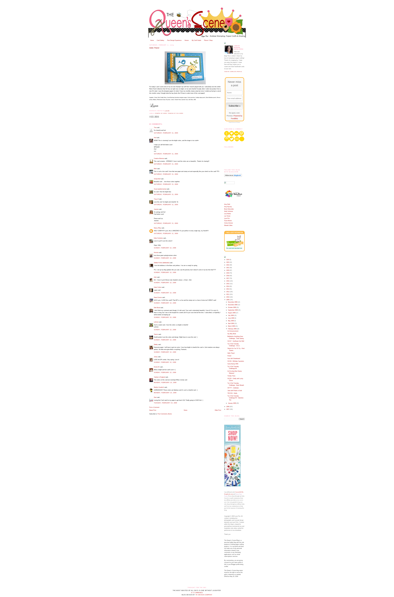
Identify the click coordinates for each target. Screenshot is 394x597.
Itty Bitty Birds (231, 333)
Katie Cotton (157, 287)
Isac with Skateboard (233, 358)
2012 (228, 291)
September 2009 (233, 310)
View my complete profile (233, 71)
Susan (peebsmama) (160, 189)
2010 (228, 297)
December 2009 (233, 302)
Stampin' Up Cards (161, 113)
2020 (228, 270)
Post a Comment (154, 407)
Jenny (155, 357)
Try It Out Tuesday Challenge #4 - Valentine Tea (235, 398)
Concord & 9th (239, 492)
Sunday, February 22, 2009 (165, 248)
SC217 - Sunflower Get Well (235, 341)
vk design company (204, 595)
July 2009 (231, 315)
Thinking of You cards (175, 113)
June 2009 (231, 318)
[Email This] (150, 117)
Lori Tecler (227, 216)
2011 (228, 294)
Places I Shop (208, 40)
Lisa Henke (227, 213)
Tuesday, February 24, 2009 (165, 403)
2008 (228, 406)
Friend (229, 356)
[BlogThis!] (152, 117)
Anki (155, 277)
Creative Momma (159, 158)
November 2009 (233, 304)
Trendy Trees (231, 376)
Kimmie (156, 252)
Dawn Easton (158, 297)
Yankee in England (159, 377)
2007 (228, 409)
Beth (155, 168)
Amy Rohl (227, 204)
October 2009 (232, 307)
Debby (156, 344)
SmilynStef (157, 179)
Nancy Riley (157, 228)
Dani (155, 397)
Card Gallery (160, 40)
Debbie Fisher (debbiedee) (161, 262)
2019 (228, 273)
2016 (228, 281)
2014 (228, 286)
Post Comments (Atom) (165, 414)
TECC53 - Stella (232, 393)
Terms (233, 122)
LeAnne (156, 322)
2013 (228, 289)
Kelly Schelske (158, 238)
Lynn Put (227, 218)
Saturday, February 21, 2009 (166, 133)
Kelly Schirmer (228, 211)
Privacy (238, 122)
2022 (228, 265)
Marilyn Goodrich (159, 387)
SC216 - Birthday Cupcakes (235, 361)
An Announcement (232, 331)
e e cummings (197, 592)
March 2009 (231, 326)
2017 (228, 278)
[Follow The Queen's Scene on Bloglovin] (233, 176)
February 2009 (232, 329)
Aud (155, 137)
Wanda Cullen (228, 225)
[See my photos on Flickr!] (229, 183)
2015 (228, 283)
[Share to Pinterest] (158, 117)
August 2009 (232, 313)
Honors (187, 40)
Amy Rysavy (228, 206)
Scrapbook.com (228, 494)
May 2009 (231, 321)
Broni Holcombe (229, 209)
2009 (228, 299)
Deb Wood (157, 307)
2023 (228, 262)
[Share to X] (154, 117)
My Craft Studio (196, 40)
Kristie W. (157, 367)
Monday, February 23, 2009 (165, 382)
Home (152, 40)
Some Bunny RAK (232, 364)
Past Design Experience (174, 40)
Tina (155, 127)
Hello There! (154, 48)
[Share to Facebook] (156, 117)
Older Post (218, 410)
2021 (228, 267)
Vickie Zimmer (228, 223)
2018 (228, 275)
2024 (228, 259)
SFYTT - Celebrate (233, 388)
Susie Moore (228, 220)
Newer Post (152, 410)
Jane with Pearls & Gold (234, 390)
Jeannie (156, 209)
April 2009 (231, 323)
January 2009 (232, 403)
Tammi (156, 334)
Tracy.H (156, 199)
